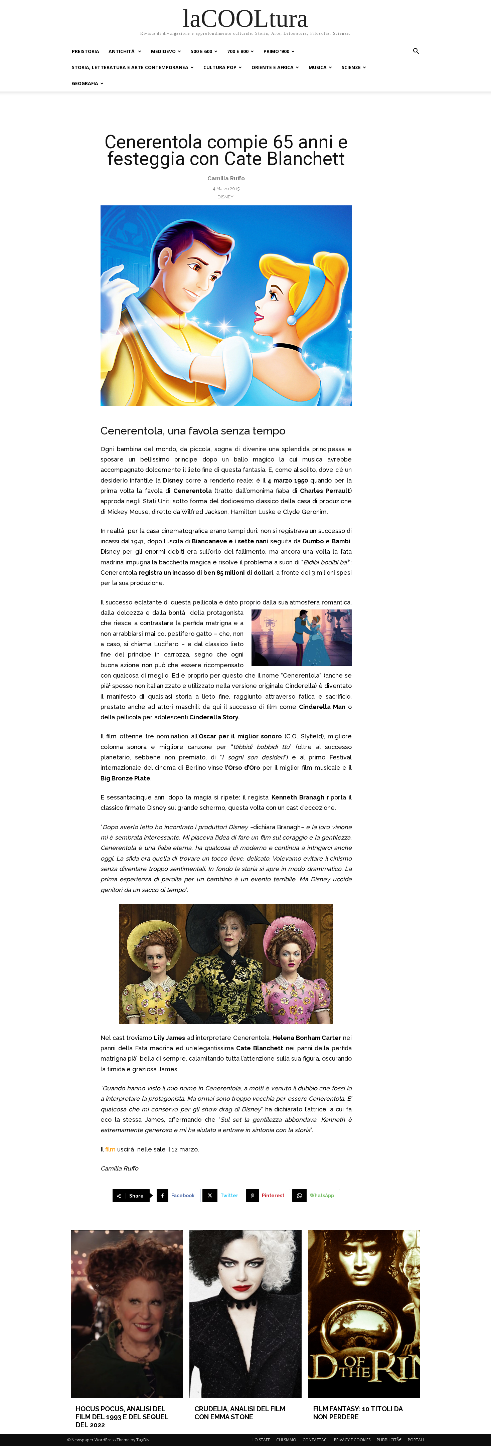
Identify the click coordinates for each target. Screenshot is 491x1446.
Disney (225, 196)
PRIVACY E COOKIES (352, 1440)
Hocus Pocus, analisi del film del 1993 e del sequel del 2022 (122, 1417)
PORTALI (416, 1440)
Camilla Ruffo (226, 178)
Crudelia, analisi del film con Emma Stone (239, 1413)
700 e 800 (238, 51)
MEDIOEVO (163, 51)
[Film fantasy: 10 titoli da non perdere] (364, 1314)
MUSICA (318, 67)
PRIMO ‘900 (276, 51)
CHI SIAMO (286, 1440)
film (111, 1149)
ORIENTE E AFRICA (273, 67)
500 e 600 (201, 51)
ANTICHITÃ (122, 51)
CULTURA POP (219, 67)
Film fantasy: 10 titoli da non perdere (357, 1413)
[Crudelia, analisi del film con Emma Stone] (245, 1314)
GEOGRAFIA (85, 83)
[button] (416, 52)
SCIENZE (351, 67)
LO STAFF (261, 1440)
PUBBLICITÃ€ (389, 1440)
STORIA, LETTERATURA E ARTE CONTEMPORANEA (130, 67)
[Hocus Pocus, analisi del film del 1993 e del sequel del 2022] (127, 1314)
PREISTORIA (85, 51)
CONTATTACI (315, 1440)
